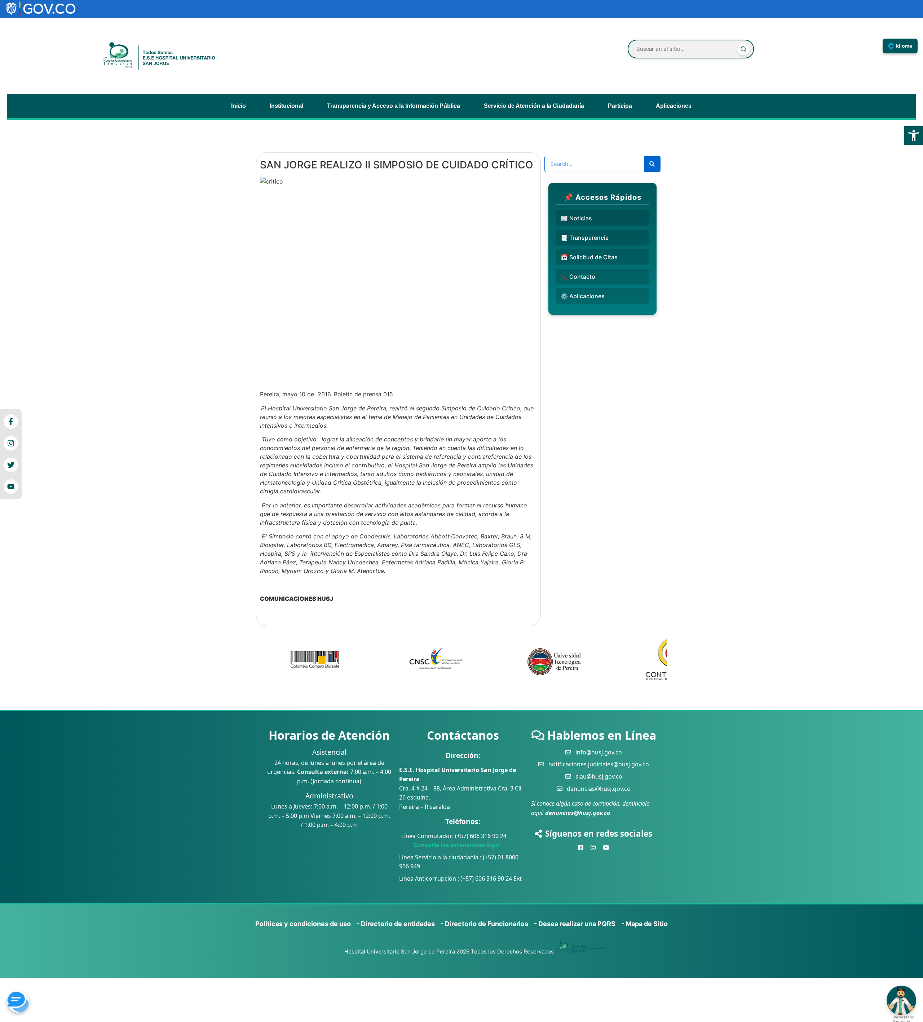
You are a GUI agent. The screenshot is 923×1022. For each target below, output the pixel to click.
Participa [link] (620, 106)
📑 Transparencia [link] (585, 237)
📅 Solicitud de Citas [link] (589, 257)
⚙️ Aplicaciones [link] (583, 296)
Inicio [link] (238, 106)
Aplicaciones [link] (674, 106)
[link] (913, 135)
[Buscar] (743, 49)
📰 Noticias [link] (576, 218)
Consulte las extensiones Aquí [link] (449, 845)
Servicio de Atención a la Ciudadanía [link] (534, 106)
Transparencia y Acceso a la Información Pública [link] (393, 106)
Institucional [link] (286, 106)
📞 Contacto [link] (578, 276)
